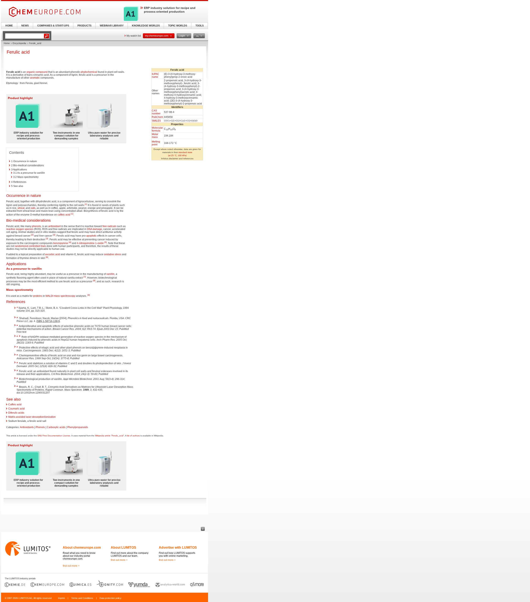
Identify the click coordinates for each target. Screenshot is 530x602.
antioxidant (54, 226)
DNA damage (94, 229)
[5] (105, 242)
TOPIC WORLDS (177, 25)
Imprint (61, 598)
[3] (54, 235)
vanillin (110, 274)
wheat (21, 208)
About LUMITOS (123, 547)
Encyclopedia (19, 43)
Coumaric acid (16, 408)
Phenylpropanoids (77, 427)
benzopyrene (60, 243)
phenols (36, 226)
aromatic (35, 77)
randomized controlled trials (30, 246)
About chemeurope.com (82, 547)
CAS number (156, 112)
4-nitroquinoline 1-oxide (90, 243)
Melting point (156, 143)
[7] (84, 277)
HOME (9, 25)
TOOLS (199, 25)
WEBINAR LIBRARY (112, 25)
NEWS (25, 25)
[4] (70, 242)
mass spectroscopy (64, 295)
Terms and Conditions (82, 598)
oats (33, 208)
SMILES (156, 120)
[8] (94, 280)
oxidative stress (112, 254)
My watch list (133, 35)
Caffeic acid (15, 404)
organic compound (37, 72)
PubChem (157, 117)
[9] (88, 295)
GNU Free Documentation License (53, 435)
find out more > (71, 565)
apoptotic (91, 235)
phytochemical (89, 72)
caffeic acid (64, 214)
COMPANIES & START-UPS (53, 25)
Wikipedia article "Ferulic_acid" (109, 435)
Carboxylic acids (56, 427)
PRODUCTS (84, 25)
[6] (47, 257)
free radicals (109, 226)
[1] (86, 204)
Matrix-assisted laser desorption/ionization (32, 416)
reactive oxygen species (19, 229)
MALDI (49, 295)
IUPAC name (155, 75)
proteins (37, 295)
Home (7, 43)
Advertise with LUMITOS (178, 547)
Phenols (40, 427)
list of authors (133, 435)
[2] (32, 235)
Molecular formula (157, 129)
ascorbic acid (52, 254)
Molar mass (155, 136)
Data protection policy (110, 598)
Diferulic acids (16, 412)
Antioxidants (27, 427)
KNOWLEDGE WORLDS (146, 25)
